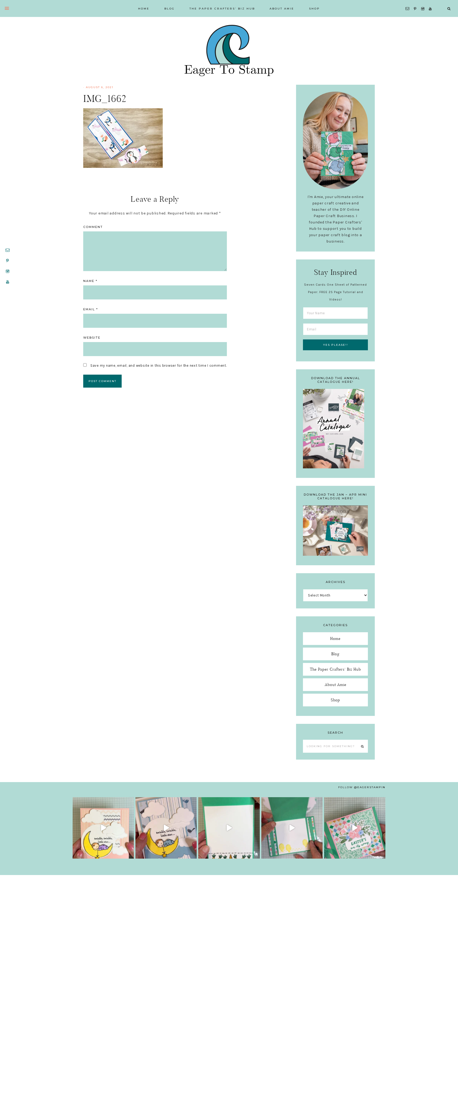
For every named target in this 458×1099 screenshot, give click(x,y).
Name (90, 281)
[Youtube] (431, 2)
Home (335, 638)
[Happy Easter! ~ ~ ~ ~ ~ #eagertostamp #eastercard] (228, 827)
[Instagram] (424, 2)
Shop (335, 699)
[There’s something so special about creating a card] (166, 827)
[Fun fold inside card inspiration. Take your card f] (292, 827)
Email (90, 309)
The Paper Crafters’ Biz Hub (335, 669)
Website (91, 337)
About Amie (335, 684)
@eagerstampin (369, 787)
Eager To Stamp (229, 50)
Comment (93, 227)
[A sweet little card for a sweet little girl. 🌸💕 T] (103, 827)
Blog (335, 653)
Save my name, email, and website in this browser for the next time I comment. (158, 365)
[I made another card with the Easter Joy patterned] (354, 827)
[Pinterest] (416, 2)
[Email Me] (408, 2)
